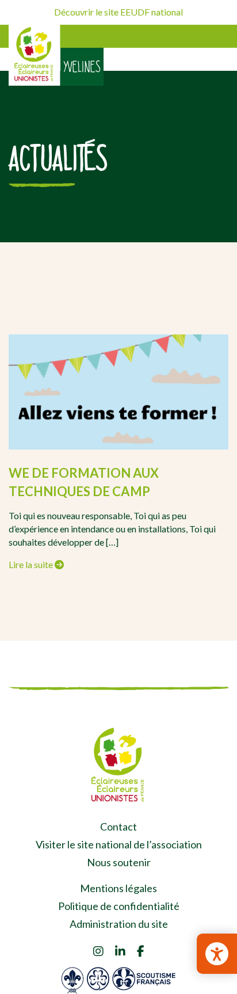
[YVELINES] (34, 55)
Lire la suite (32, 564)
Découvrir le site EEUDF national (118, 11)
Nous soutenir (119, 862)
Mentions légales (118, 888)
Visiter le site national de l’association (119, 844)
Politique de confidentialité (118, 906)
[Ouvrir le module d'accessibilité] (217, 954)
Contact (118, 826)
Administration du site (119, 923)
